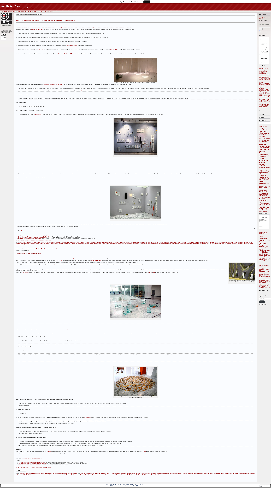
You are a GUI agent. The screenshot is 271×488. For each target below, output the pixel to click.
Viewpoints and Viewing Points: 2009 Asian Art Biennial (54, 84)
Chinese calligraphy (173, 242)
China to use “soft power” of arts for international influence (29, 238)
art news (261, 140)
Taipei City (68, 474)
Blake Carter (150, 242)
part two (98, 224)
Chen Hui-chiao (207, 473)
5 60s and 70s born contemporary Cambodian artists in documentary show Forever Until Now (264, 274)
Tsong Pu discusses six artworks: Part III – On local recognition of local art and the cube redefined (45, 20)
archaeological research (131, 473)
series (100, 243)
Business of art (262, 235)
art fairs (261, 134)
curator (266, 165)
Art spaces (21, 473)
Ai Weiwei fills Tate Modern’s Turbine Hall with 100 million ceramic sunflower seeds (264, 75)
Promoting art (58, 242)
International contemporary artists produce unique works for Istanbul (264, 84)
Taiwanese (66, 242)
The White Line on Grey (206, 243)
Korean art (262, 185)
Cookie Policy (136, 485)
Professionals (262, 259)
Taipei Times (117, 243)
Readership (34, 11)
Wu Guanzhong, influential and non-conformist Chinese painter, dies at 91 (264, 285)
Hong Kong (263, 246)
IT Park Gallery (60, 260)
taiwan (264, 202)
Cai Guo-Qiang (65, 53)
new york (267, 188)
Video (260, 207)
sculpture (262, 197)
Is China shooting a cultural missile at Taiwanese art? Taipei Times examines (32, 237)
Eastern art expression (243, 242)
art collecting (117, 242)
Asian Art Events (12, 11)
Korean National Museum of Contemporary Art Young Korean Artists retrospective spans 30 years (264, 266)
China (267, 147)
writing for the (71, 45)
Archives (46, 11)
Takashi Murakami (264, 204)
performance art (263, 191)
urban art (260, 205)
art (263, 129)
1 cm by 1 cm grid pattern (85, 473)
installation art (263, 177)
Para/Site (265, 190)
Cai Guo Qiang (156, 242)
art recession (263, 141)
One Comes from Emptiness (80, 243)
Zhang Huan (265, 210)
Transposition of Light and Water (217, 243)
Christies (263, 156)
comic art (211, 473)
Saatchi (260, 195)
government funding (228, 473)
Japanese (267, 250)
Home (2, 11)
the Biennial (41, 49)
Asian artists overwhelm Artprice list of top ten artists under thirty (264, 82)
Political (268, 258)
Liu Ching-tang (35, 474)
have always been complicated (36, 29)
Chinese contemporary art (264, 154)
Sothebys (262, 199)
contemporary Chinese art (262, 165)
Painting (261, 190)
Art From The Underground (130, 242)
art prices (266, 140)
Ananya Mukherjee (263, 127)
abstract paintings (101, 242)
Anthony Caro (81, 90)
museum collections (42, 474)
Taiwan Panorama (88, 474)
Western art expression (20, 244)
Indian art (262, 174)
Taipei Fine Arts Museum (114, 49)
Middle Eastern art (264, 187)
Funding (52, 473)
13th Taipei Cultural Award (96, 260)
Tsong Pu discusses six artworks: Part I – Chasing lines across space (31, 235)
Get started (147, 1)
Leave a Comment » (28, 244)
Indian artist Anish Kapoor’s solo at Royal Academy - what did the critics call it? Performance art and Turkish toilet (264, 282)
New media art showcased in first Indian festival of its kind (264, 77)
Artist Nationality (262, 232)
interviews (30, 230)
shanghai (103, 243)
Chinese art (264, 149)
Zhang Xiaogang (263, 211)
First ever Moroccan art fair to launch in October (264, 277)
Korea (268, 183)
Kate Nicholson (263, 182)
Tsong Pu (78, 242)
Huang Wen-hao (242, 473)
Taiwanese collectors (143, 243)
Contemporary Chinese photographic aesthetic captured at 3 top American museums (263, 72)
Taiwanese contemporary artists (165, 243)
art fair (267, 133)
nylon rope (73, 243)
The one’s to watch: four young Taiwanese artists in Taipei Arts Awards (31, 465)
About (5, 11)
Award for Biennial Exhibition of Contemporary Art (179, 473)
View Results (264, 226)
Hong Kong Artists (264, 172)
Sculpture (267, 259)
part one (49, 224)
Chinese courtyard (202, 242)
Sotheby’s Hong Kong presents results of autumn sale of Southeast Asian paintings (264, 107)
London (268, 186)
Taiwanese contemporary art (153, 243)
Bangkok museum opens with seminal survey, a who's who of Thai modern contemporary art (264, 279)
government (18, 243)
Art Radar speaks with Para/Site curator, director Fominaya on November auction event (264, 79)
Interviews (262, 250)
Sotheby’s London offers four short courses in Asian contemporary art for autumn (264, 102)
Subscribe (41, 11)
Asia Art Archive (266, 143)
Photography (262, 258)
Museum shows (263, 255)
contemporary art (264, 161)
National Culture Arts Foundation (58, 264)
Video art (265, 207)
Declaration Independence (234, 242)
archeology (138, 473)
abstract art (89, 242)
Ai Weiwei (72, 53)
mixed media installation (65, 243)
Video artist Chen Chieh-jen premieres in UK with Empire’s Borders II (264, 93)
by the (124, 269)
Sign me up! (262, 301)
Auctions (265, 233)
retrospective (96, 243)
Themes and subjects (72, 242)
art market (262, 137)
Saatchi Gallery (265, 195)
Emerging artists (264, 167)
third (154, 272)
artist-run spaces (166, 473)
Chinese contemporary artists (193, 242)
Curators (268, 240)
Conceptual (38, 242)
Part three (144, 451)
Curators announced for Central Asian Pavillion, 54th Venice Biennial (264, 69)
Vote (264, 58)
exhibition (261, 169)
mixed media (58, 243)
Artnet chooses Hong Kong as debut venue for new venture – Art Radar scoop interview (264, 104)
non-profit (61, 474)
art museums (267, 138)
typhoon (229, 243)
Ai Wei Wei (261, 126)
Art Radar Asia (10, 6)
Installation (261, 249)
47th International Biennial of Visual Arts (108, 473)
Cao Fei (263, 146)
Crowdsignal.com (264, 62)
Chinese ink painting (210, 242)
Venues (260, 260)
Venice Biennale (265, 205)
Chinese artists (262, 151)
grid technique (235, 473)
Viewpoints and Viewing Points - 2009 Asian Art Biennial (242, 243)
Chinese (263, 238)
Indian (265, 248)
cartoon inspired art (199, 473)
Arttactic (261, 143)
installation (262, 175)
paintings (91, 243)
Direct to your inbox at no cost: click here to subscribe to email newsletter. (264, 17)
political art (261, 194)
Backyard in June (192, 473)
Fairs (264, 243)
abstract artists (95, 242)
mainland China (53, 243)
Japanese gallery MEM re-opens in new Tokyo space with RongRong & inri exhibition (264, 87)
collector (216, 242)
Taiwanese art (129, 243)
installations (33, 243)
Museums (266, 254)
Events (261, 243)
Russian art (266, 194)
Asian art (262, 145)
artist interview (139, 242)
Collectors (261, 158)
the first (150, 272)
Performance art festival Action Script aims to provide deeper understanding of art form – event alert (264, 96)
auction (267, 144)
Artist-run (32, 473)
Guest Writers (28, 11)
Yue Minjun (261, 208)
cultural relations (225, 242)
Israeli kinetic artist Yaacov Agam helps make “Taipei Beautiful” (30, 464)
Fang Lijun (60, 53)
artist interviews (145, 242)
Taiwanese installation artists (186, 243)
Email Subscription (263, 290)
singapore (268, 197)
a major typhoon (38, 114)
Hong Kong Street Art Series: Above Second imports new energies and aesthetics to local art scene (264, 90)
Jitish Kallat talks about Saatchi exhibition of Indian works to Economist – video (264, 99)
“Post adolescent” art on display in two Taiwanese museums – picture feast (32, 463)
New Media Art (262, 188)
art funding (148, 473)
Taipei (65, 474)
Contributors (20, 11)
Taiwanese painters (195, 243)
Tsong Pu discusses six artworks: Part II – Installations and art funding (37, 249)
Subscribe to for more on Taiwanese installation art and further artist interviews (33, 467)
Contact (52, 11)
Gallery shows (263, 245)
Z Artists (82, 242)
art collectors (263, 132)
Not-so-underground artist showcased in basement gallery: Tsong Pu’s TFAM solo (33, 236)
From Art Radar (43, 242)
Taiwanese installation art (176, 243)
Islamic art (262, 179)
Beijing (260, 146)
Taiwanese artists (264, 203)
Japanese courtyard (39, 243)
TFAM (201, 243)
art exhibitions (143, 473)
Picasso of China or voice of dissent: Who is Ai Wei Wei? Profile (264, 269)
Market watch (263, 253)
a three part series (25, 272)
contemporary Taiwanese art (219, 473)
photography (263, 193)
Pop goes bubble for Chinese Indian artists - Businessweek (264, 272)
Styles (62, 242)
